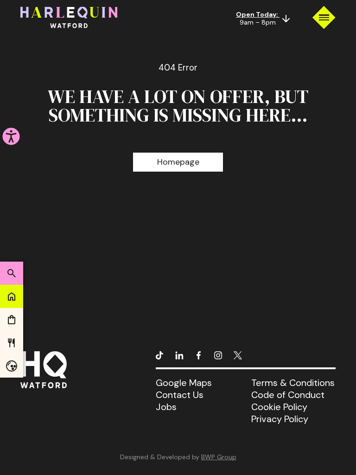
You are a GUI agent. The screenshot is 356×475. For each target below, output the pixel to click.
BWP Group (218, 457)
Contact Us (179, 395)
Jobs (166, 407)
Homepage (178, 161)
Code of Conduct (287, 395)
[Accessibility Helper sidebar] (11, 136)
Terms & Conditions (293, 383)
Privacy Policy (279, 419)
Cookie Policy (279, 407)
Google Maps (184, 383)
